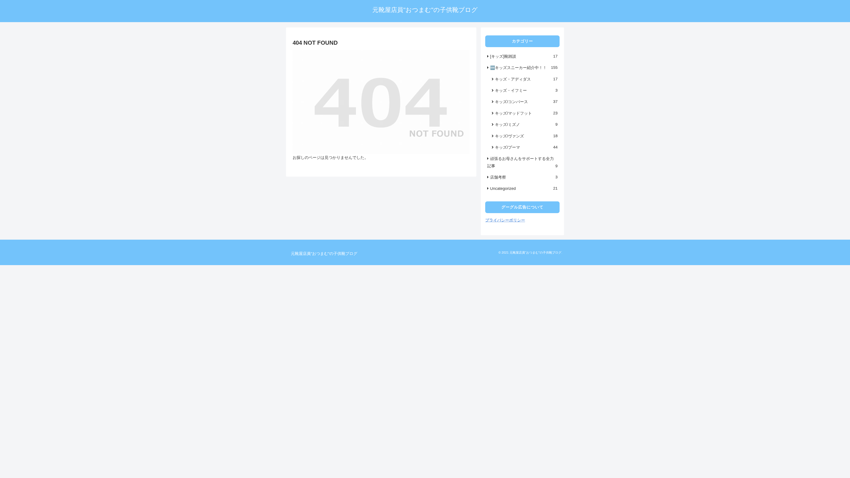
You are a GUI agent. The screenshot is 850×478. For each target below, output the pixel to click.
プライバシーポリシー (505, 220)
